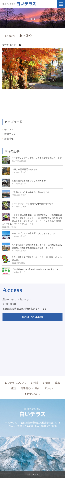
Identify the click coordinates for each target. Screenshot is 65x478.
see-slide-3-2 (19, 35)
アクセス (49, 388)
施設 (13, 388)
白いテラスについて (15, 382)
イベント (9, 129)
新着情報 (9, 138)
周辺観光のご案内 (30, 388)
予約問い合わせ (32, 393)
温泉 (57, 382)
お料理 (34, 382)
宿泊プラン (10, 133)
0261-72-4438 (32, 317)
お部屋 (46, 382)
